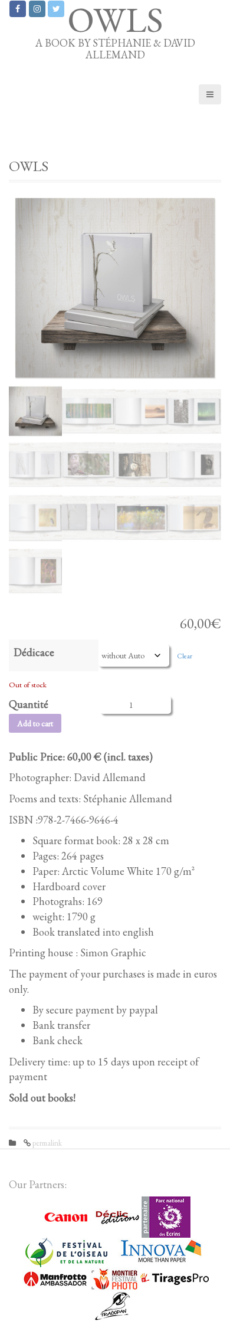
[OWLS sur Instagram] (37, 9)
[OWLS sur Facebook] (17, 9)
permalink (46, 1143)
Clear (185, 655)
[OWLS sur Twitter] (56, 9)
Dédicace (34, 652)
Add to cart (35, 723)
